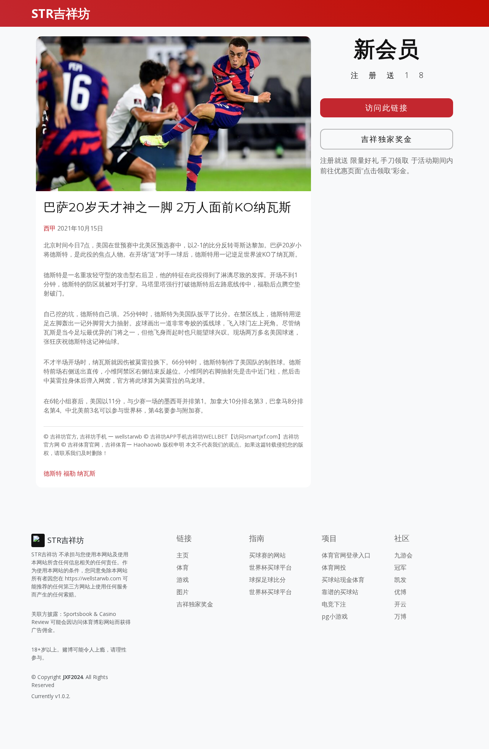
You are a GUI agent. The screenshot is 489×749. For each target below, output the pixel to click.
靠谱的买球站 (340, 592)
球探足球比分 (267, 579)
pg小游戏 (335, 616)
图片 (182, 592)
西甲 (50, 228)
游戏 (182, 579)
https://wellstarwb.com (93, 578)
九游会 (403, 555)
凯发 (400, 579)
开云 (400, 604)
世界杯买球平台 (270, 567)
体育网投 (334, 567)
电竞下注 (334, 604)
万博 (400, 616)
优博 (400, 592)
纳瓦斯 (86, 473)
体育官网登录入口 (346, 555)
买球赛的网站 (267, 555)
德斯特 (53, 473)
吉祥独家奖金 (387, 139)
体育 (182, 567)
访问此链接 (386, 107)
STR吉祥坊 (60, 13)
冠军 (400, 567)
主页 (182, 555)
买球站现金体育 (343, 579)
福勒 (69, 473)
